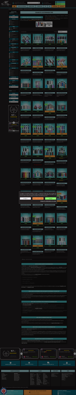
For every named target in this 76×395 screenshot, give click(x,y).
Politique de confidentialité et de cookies (48, 201)
